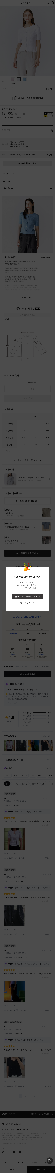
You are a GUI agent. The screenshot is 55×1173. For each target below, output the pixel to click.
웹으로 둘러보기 (27, 602)
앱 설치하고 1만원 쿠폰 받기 (27, 596)
